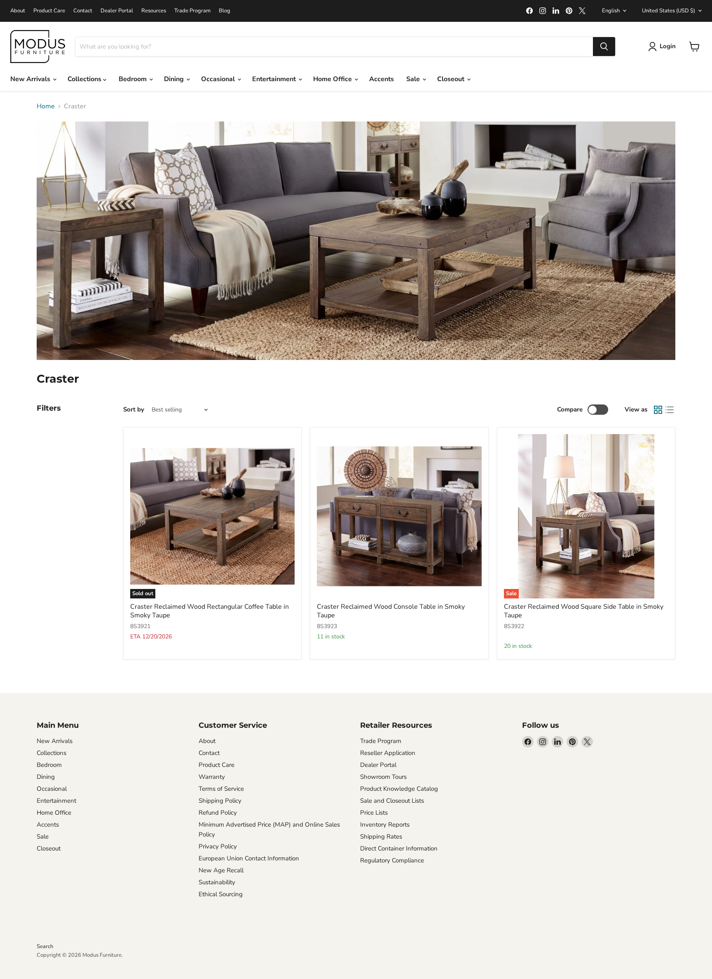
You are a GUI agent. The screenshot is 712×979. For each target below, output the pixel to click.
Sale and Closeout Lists (392, 801)
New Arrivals (31, 79)
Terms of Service (221, 789)
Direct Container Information (399, 848)
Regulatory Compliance (392, 860)
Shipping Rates (381, 836)
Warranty (212, 777)
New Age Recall (221, 870)
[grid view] (658, 410)
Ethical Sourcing (221, 894)
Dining (174, 79)
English (611, 10)
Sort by (133, 409)
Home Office (333, 79)
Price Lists (374, 812)
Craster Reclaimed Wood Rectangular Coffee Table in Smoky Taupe (209, 611)
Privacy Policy (218, 846)
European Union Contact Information (249, 858)
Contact (82, 11)
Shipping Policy (220, 801)
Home (46, 106)
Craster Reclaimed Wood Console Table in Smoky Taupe (391, 611)
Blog (224, 11)
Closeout (451, 79)
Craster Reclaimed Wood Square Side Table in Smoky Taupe (583, 611)
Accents (381, 79)
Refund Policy (218, 812)
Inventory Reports (385, 824)
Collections (85, 79)
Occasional (219, 79)
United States (668, 10)
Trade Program (192, 11)
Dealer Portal (117, 11)
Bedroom (133, 79)
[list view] (669, 410)
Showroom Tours (383, 777)
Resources (153, 11)
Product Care (49, 11)
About (17, 11)
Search (45, 946)
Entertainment (274, 79)
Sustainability (217, 882)
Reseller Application (387, 753)
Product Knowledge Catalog (399, 789)
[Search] (604, 46)
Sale (414, 79)
